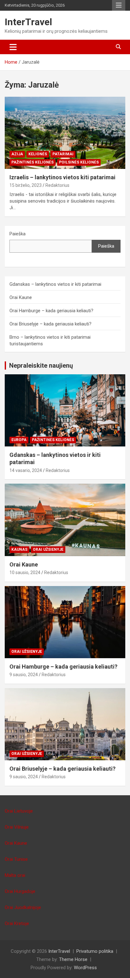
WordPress (85, 967)
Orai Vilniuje (17, 827)
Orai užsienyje (48, 549)
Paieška (17, 234)
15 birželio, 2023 (25, 185)
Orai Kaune (20, 297)
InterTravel (28, 21)
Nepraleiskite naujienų (41, 365)
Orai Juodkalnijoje (23, 907)
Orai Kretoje (17, 923)
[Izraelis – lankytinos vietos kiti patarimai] (65, 132)
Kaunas (19, 549)
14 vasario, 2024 (25, 470)
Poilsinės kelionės (79, 162)
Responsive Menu (118, 5)
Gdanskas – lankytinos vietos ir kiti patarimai (55, 284)
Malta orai (15, 875)
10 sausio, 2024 (24, 572)
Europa (19, 440)
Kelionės (37, 154)
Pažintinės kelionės (32, 162)
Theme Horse (73, 959)
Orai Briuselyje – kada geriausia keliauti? (50, 324)
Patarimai (63, 154)
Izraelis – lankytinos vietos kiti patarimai (62, 177)
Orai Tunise (16, 859)
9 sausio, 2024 (23, 674)
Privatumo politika (94, 951)
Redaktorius (57, 185)
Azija (17, 154)
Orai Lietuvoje (19, 811)
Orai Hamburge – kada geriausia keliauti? (51, 311)
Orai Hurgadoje (20, 891)
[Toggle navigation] (13, 47)
